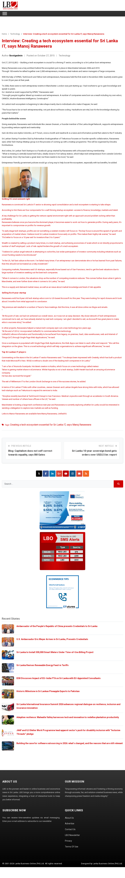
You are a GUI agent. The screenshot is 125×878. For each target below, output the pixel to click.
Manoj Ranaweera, (49, 414)
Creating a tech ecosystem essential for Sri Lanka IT (38, 424)
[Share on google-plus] (59, 474)
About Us (69, 818)
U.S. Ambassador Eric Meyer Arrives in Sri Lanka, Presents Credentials (52, 639)
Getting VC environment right (16, 199)
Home (4, 34)
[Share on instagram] (73, 474)
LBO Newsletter (72, 835)
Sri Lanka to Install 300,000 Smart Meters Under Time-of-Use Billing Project (54, 652)
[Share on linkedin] (52, 474)
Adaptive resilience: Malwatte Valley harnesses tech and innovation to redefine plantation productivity (67, 717)
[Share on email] (79, 474)
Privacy (68, 841)
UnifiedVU (62, 414)
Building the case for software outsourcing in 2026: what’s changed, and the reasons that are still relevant (69, 743)
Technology (15, 34)
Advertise (69, 823)
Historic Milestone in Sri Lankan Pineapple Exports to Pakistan (48, 691)
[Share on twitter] (39, 474)
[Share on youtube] (66, 474)
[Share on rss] (86, 474)
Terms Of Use (71, 846)
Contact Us (70, 829)
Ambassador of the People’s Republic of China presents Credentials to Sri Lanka (56, 626)
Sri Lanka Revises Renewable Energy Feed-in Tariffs (42, 665)
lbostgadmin (16, 55)
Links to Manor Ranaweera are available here (21, 414)
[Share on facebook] (46, 474)
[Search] (118, 484)
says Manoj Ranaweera (79, 424)
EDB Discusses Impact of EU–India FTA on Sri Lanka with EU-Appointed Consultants (58, 678)
